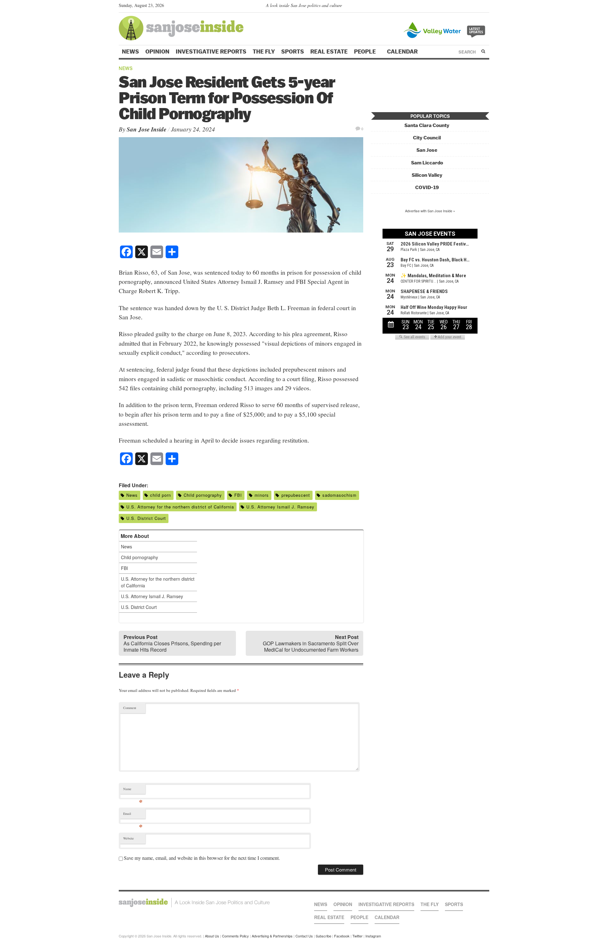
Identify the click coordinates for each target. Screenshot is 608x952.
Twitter (357, 935)
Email (132, 815)
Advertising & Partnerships (272, 935)
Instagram (373, 935)
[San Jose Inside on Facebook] (476, 6)
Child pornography (203, 495)
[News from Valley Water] (445, 29)
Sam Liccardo (427, 163)
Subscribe (323, 935)
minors (262, 495)
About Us (212, 935)
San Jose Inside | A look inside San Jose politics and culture (194, 902)
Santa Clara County (426, 125)
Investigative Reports (211, 51)
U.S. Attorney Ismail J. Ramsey (280, 507)
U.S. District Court (146, 518)
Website (128, 838)
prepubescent (296, 495)
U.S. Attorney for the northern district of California (180, 507)
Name (132, 790)
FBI (238, 495)
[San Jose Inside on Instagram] (486, 6)
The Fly (264, 51)
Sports (292, 51)
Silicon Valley (427, 175)
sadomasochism (339, 495)
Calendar (403, 51)
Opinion (157, 51)
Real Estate (329, 51)
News (130, 51)
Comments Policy (235, 935)
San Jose (426, 150)
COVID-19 (427, 187)
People (365, 51)
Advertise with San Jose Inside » (430, 210)
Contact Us (304, 935)
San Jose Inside (146, 129)
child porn (160, 495)
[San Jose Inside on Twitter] (468, 6)
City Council (427, 138)
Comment (129, 708)
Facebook (342, 935)
